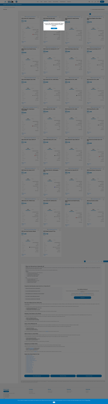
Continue (54, 28)
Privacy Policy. (88, 400)
